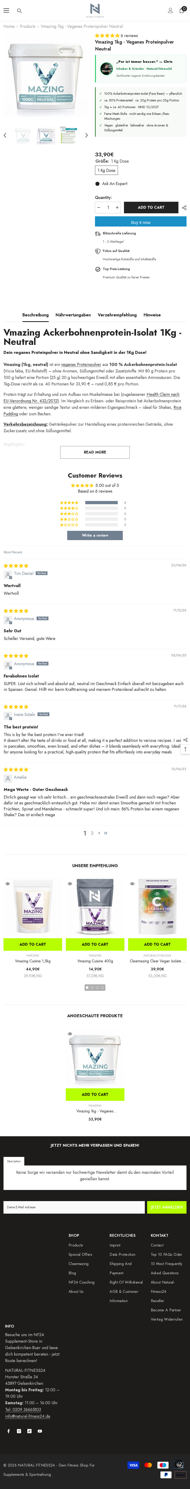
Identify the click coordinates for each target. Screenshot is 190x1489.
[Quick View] (7, 884)
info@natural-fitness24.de (27, 1416)
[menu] (6, 10)
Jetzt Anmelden (167, 1207)
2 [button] (92, 833)
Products (27, 26)
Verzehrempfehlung (117, 315)
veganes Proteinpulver (81, 365)
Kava (184, 1194)
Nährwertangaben (73, 315)
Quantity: (103, 198)
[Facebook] (8, 1431)
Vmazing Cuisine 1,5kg (33, 961)
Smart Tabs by (173, 1194)
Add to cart (151, 207)
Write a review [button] (95, 535)
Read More (95, 452)
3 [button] (97, 987)
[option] (45, 75)
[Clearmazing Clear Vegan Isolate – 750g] (157, 906)
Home (9, 26)
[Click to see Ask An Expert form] (178, 1464)
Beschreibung (35, 315)
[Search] (19, 11)
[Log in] (170, 10)
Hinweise (152, 315)
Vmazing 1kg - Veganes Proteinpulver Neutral (95, 1111)
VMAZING (32, 956)
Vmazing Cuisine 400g (95, 961)
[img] (16, 566)
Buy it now (140, 222)
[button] (4, 135)
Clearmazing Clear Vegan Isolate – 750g (157, 961)
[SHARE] (182, 207)
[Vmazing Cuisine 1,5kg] (32, 906)
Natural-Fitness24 (157, 956)
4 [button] (102, 987)
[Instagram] (19, 1431)
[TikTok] (29, 1431)
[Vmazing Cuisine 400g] (95, 906)
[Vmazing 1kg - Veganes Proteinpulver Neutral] (95, 1056)
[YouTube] (39, 1431)
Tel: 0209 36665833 (23, 1410)
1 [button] (87, 987)
